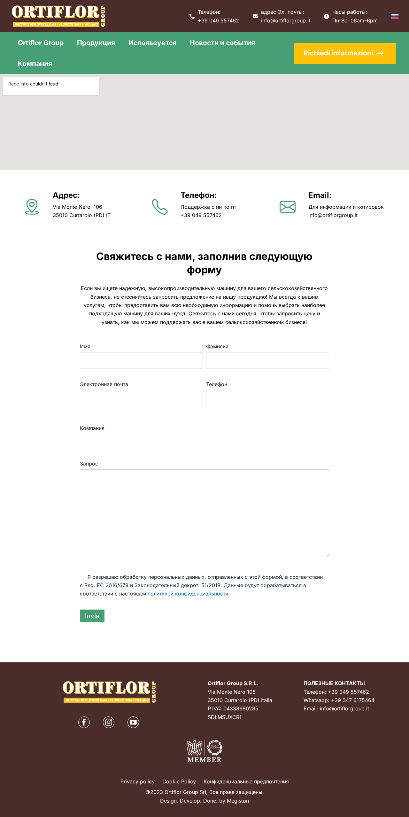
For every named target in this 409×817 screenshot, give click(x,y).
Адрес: (66, 195)
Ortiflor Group (41, 43)
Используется (152, 43)
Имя (85, 346)
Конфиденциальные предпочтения (246, 781)
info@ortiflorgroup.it (285, 20)
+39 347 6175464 (352, 700)
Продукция (96, 43)
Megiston (238, 800)
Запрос (89, 463)
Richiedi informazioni (338, 53)
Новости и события (222, 43)
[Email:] (288, 207)
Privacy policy (137, 781)
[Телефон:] (160, 207)
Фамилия (217, 346)
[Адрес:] (32, 207)
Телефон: (199, 195)
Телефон (216, 384)
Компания (35, 64)
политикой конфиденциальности (188, 593)
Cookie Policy (179, 781)
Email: (320, 195)
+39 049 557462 (218, 20)
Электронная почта (104, 384)
